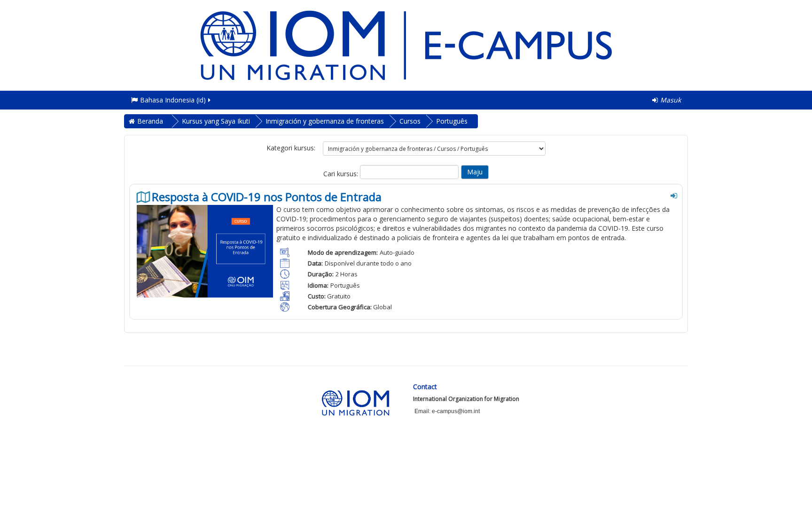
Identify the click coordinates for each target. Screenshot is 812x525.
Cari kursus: (341, 173)
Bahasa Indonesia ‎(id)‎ (173, 99)
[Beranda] (406, 44)
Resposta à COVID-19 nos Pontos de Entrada (267, 197)
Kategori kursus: (290, 147)
